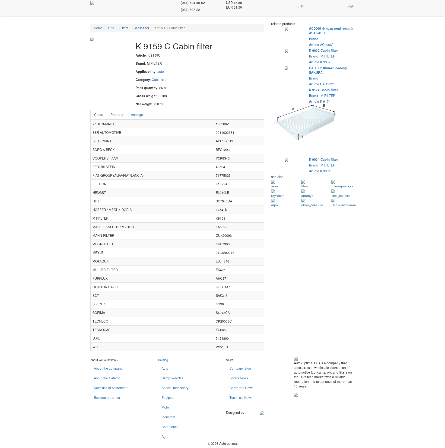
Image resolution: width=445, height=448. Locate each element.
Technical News (240, 397)
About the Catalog (107, 378)
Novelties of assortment (111, 387)
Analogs (137, 114)
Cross (98, 114)
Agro (165, 436)
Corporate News (241, 387)
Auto (165, 368)
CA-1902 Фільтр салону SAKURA (328, 70)
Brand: (314, 38)
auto (111, 28)
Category (143, 79)
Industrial (168, 417)
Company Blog (240, 368)
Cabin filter (141, 28)
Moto (165, 407)
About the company (108, 368)
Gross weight (146, 95)
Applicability (146, 71)
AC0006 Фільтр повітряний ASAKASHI (331, 30)
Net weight (144, 104)
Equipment (169, 397)
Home (98, 28)
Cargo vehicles (172, 378)
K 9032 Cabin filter (323, 50)
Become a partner (107, 397)
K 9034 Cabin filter (323, 159)
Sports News (238, 378)
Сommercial (170, 426)
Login (350, 6)
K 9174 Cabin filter (323, 89)
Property (117, 114)
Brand (140, 63)
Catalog (163, 360)
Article (141, 55)
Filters (123, 28)
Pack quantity (146, 87)
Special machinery (175, 387)
